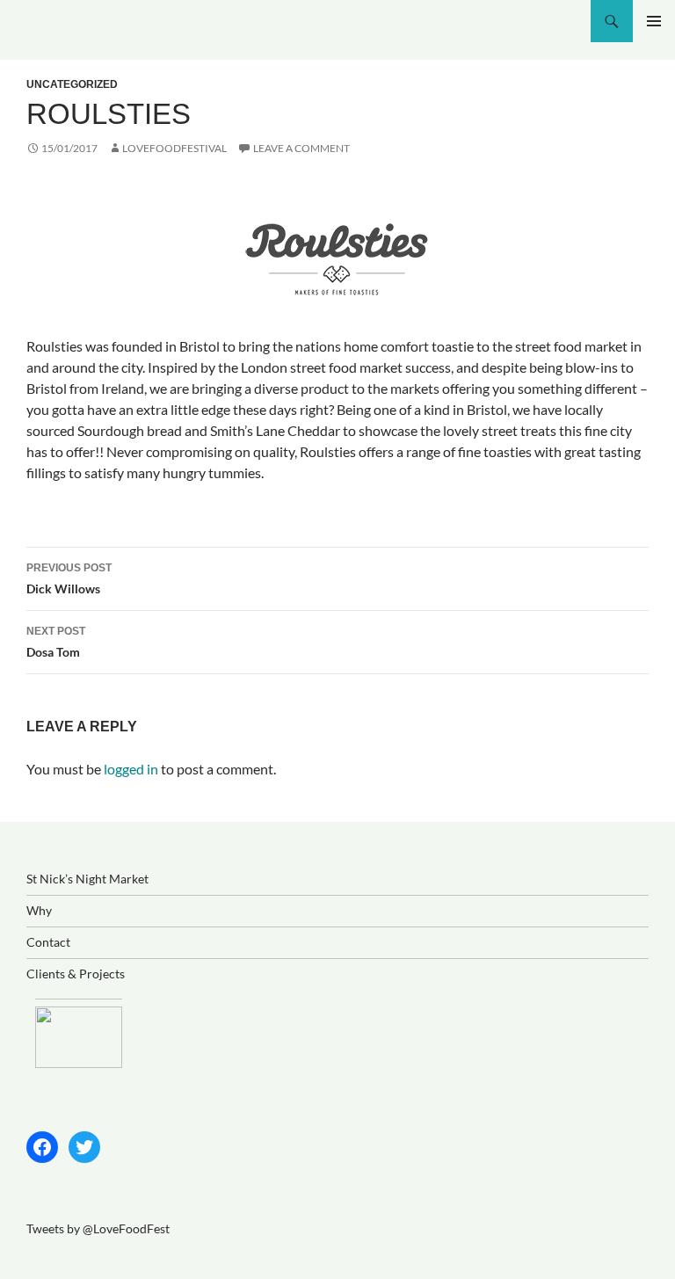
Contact (48, 941)
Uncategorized (72, 84)
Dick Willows (69, 579)
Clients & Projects (75, 973)
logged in (131, 768)
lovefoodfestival (174, 148)
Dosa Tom (55, 642)
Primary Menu (654, 21)
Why (39, 910)
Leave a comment (301, 148)
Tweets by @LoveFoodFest (98, 1228)
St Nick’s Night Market (87, 878)
